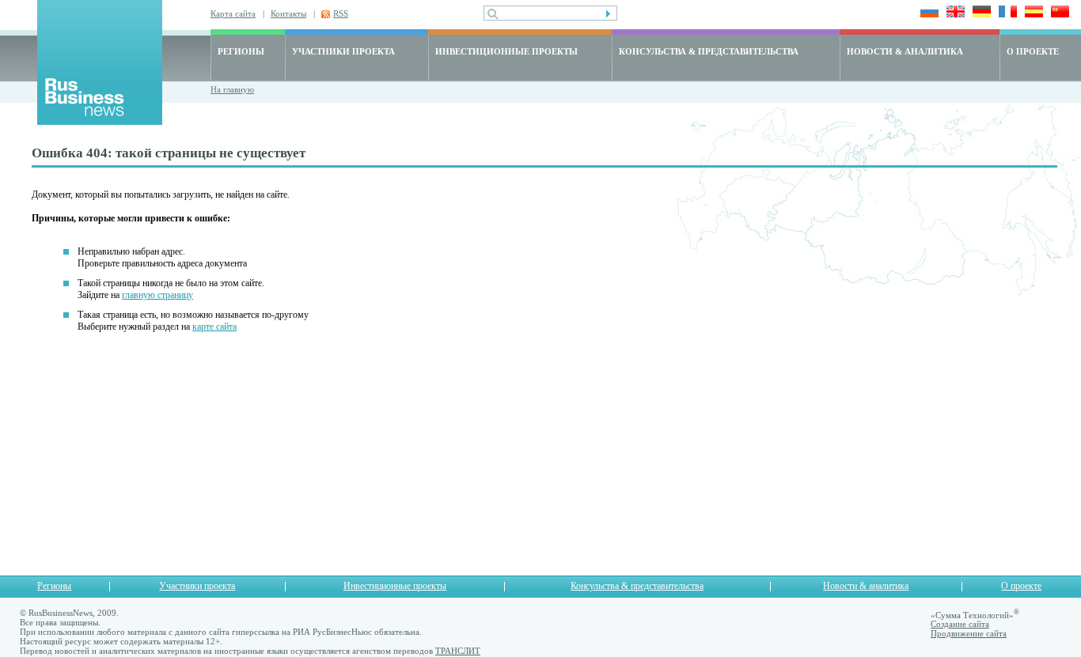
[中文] (1057, 13)
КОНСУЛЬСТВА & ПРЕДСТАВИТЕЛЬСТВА (708, 51)
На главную (232, 89)
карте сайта (214, 326)
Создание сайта (960, 624)
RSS (340, 13)
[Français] (1005, 13)
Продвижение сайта (969, 633)
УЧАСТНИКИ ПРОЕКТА (343, 51)
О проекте (1021, 585)
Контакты (288, 13)
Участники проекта (197, 585)
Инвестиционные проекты (394, 585)
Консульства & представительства (637, 585)
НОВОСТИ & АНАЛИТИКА (905, 51)
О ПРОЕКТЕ (1033, 51)
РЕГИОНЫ (241, 51)
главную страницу (157, 294)
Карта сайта (233, 13)
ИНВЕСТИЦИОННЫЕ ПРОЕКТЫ (506, 51)
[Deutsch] (979, 13)
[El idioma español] (1031, 13)
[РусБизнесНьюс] (99, 120)
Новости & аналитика (865, 585)
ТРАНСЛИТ (457, 650)
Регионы (54, 585)
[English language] (953, 13)
